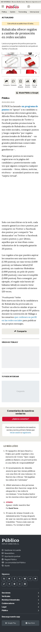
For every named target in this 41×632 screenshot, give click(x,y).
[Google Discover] (9, 578)
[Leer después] (20, 81)
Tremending (22, 12)
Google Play (12, 623)
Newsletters (9, 553)
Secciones (6, 593)
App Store (31, 623)
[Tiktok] (4, 584)
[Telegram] (9, 584)
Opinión (12, 12)
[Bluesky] (25, 578)
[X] (19, 578)
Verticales (6, 596)
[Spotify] (14, 584)
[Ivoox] (25, 584)
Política (4, 12)
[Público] (16, 6)
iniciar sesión (15, 433)
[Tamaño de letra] (27, 81)
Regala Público (10, 559)
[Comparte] (6, 81)
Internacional (34, 12)
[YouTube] (35, 578)
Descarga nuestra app (11, 617)
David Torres (13, 508)
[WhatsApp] (19, 584)
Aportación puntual (12, 556)
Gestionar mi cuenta (12, 550)
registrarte (26, 433)
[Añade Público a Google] (4, 578)
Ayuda (7, 566)
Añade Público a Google (28, 93)
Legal (4, 607)
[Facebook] (14, 578)
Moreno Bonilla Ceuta (18, 2)
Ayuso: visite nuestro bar (18, 505)
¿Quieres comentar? (20, 419)
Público (6, 98)
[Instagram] (30, 578)
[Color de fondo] (34, 81)
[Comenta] (13, 81)
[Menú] (2, 6)
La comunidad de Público (15, 563)
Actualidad (7, 18)
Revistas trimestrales (11, 600)
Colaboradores (8, 603)
